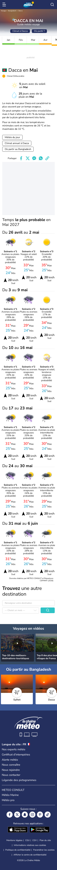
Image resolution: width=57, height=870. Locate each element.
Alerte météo (10, 760)
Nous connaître (11, 765)
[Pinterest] (40, 815)
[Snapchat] (25, 815)
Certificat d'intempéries (16, 754)
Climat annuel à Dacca (17, 143)
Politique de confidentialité (17, 849)
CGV (34, 840)
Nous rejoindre (11, 770)
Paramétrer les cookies (44, 850)
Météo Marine (10, 795)
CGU (27, 840)
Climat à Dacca (20, 31)
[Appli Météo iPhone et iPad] (18, 830)
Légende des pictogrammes (19, 780)
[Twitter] (17, 815)
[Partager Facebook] (21, 158)
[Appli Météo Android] (39, 830)
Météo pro (8, 800)
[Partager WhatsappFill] (41, 158)
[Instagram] (32, 815)
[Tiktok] (48, 815)
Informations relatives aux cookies (30, 845)
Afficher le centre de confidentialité (30, 855)
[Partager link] (47, 158)
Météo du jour (12, 137)
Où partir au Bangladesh (18, 149)
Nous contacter (11, 775)
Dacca (20, 11)
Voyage (3, 11)
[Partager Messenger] (34, 158)
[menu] (4, 4)
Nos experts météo (13, 749)
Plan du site (45, 840)
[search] (52, 4)
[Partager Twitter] (28, 158)
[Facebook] (10, 815)
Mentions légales (14, 840)
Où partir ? (39, 31)
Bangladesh (12, 11)
